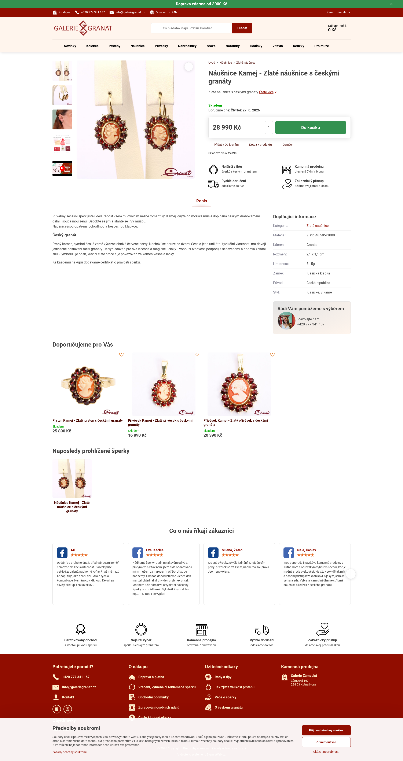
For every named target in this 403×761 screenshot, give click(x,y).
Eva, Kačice (155, 550)
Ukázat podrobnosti (326, 751)
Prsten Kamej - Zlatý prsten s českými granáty (87, 420)
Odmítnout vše (326, 742)
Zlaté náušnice (318, 226)
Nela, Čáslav (306, 550)
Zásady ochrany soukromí (69, 752)
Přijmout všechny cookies (326, 730)
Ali (73, 550)
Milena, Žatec (232, 550)
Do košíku (310, 127)
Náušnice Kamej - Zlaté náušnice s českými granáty (72, 507)
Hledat (242, 28)
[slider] (79, 555)
